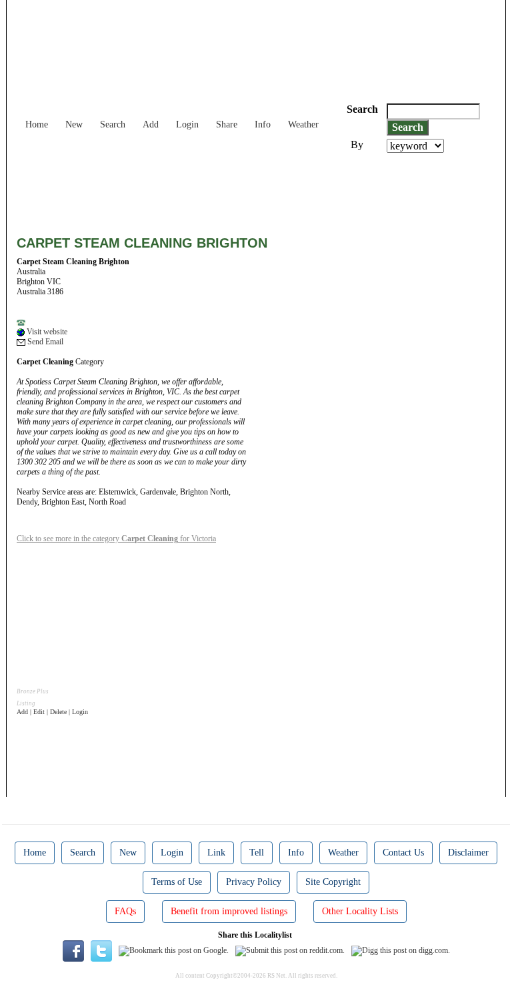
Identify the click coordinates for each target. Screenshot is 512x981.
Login (187, 124)
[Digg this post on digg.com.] (400, 950)
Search (112, 124)
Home (36, 124)
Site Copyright (333, 882)
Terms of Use (176, 882)
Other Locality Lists (360, 911)
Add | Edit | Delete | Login (52, 711)
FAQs (125, 911)
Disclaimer (468, 853)
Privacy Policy (253, 882)
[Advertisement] (259, 189)
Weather (303, 124)
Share (226, 124)
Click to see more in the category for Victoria (116, 538)
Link (216, 853)
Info (263, 124)
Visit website (46, 331)
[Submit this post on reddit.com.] (290, 950)
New (74, 124)
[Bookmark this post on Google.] (173, 950)
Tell (256, 853)
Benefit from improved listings (229, 911)
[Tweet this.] (101, 950)
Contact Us (403, 853)
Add (151, 124)
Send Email (44, 341)
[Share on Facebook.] (73, 950)
